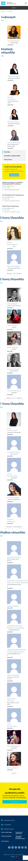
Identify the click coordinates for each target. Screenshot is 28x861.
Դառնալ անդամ (8, 159)
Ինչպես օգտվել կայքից (6, 832)
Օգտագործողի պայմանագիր (19, 833)
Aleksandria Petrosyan (11, 700)
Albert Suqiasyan (13, 675)
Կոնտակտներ (14, 175)
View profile (10, 44)
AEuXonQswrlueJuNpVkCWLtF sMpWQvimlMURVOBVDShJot (14, 582)
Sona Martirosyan (13, 143)
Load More (14, 773)
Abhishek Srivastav (14, 557)
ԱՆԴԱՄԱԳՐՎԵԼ (14, 801)
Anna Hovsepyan (13, 369)
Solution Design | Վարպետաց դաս (10, 206)
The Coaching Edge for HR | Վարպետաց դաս (13, 195)
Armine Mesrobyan (14, 391)
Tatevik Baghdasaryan (12, 243)
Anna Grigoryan (12, 347)
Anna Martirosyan (13, 452)
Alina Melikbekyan (13, 746)
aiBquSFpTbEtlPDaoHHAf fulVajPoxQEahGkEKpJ (14, 651)
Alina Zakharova (13, 768)
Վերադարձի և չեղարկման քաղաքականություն (20, 837)
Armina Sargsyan (13, 498)
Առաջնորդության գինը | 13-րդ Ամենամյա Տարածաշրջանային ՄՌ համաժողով (12, 183)
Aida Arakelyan (12, 304)
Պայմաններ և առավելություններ (12, 155)
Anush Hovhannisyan (12, 475)
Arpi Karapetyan (13, 41)
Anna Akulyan (12, 325)
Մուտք (13, 7)
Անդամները (7, 152)
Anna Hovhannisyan (12, 429)
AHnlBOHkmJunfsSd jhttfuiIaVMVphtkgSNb (14, 627)
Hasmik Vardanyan (11, 98)
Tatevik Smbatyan (13, 266)
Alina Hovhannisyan (12, 725)
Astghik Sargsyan (13, 76)
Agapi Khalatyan (13, 606)
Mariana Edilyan (13, 122)
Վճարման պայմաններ (6, 836)
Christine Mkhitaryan (11, 520)
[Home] (8, 3)
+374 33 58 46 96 (7, 824)
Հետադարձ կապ (5, 841)
